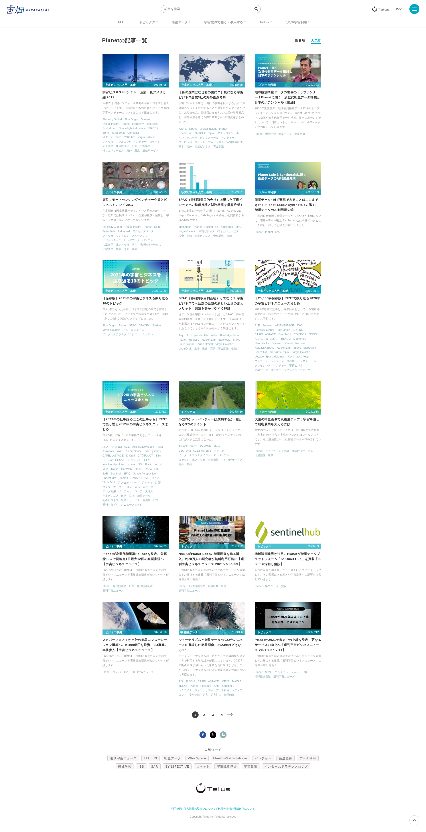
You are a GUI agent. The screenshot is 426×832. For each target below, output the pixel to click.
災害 (205, 694)
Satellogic (227, 226)
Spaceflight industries (132, 128)
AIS (181, 681)
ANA (105, 446)
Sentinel (116, 473)
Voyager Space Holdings (270, 356)
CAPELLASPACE (265, 334)
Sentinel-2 (228, 685)
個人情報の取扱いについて (200, 808)
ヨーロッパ (185, 142)
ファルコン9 (123, 141)
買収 (212, 348)
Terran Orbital (204, 344)
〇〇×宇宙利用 (296, 22)
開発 (189, 464)
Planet (126, 123)
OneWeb (146, 119)
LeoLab (158, 464)
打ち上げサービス (113, 150)
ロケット (154, 141)
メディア (237, 690)
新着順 (300, 40)
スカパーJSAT (121, 672)
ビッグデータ (132, 240)
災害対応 (216, 694)
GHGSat (107, 460)
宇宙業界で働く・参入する (223, 22)
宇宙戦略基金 (227, 766)
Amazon (267, 325)
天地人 (149, 491)
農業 (137, 150)
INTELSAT (271, 338)
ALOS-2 (190, 681)
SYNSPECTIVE (139, 478)
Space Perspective (304, 347)
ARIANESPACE (284, 325)
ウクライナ (109, 486)
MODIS (183, 685)
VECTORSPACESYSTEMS (119, 137)
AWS (300, 325)
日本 (181, 146)
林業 (118, 249)
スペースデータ (143, 486)
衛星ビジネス (203, 146)
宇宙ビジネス (216, 142)
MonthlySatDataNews (230, 758)
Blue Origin (131, 119)
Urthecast (133, 132)
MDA (105, 469)
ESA (158, 455)
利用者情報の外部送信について (236, 808)
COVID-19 (300, 334)
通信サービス (150, 150)
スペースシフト (141, 235)
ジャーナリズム (204, 690)
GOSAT (119, 460)
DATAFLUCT (145, 455)
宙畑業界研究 (235, 142)
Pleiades (205, 685)
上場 (196, 348)
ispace (193, 128)
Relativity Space (264, 347)
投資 (181, 235)
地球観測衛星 (145, 586)
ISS (140, 464)
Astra (214, 335)
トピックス (147, 22)
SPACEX (153, 128)
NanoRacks (262, 343)
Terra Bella (118, 132)
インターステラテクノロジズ (120, 334)
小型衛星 (145, 146)
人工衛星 (108, 146)
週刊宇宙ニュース (113, 590)
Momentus (185, 226)
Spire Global (186, 344)
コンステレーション (267, 361)
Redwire (194, 339)
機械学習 (270, 133)
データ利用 (288, 361)
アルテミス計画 (151, 482)
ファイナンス (263, 365)
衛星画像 (299, 133)
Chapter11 (284, 334)
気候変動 (213, 586)
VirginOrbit (185, 348)
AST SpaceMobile (198, 335)
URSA (155, 478)
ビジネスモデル (209, 137)
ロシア (138, 491)
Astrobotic (108, 451)
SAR (105, 473)
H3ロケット (134, 460)
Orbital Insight (111, 123)
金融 (229, 235)
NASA (114, 469)
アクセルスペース (143, 231)
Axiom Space (134, 451)
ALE (257, 325)
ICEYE (183, 128)
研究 (223, 586)
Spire (106, 132)
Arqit (181, 335)
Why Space (197, 758)
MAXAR (237, 681)
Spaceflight (109, 478)
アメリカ (108, 141)
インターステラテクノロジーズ (197, 455)
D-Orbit (130, 455)
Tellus (265, 22)
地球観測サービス (126, 146)
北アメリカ (122, 244)
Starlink (156, 325)
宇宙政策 (250, 766)
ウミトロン (122, 235)
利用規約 (176, 808)
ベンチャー (140, 141)
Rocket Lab (109, 128)
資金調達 (218, 146)
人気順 (316, 40)
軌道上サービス (130, 500)
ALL (121, 22)
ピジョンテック (112, 240)
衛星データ (180, 22)
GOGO (313, 334)
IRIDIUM (285, 338)
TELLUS (150, 758)
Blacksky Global (112, 119)
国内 (134, 244)
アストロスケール (228, 133)
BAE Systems (152, 451)
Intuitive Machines (113, 464)
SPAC (239, 226)
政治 (123, 495)
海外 (129, 150)
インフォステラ (188, 137)
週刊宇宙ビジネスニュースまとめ (291, 369)
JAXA (147, 464)
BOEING (298, 330)
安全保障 (194, 694)
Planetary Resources (145, 123)
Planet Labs (272, 232)
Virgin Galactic (146, 137)
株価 (189, 235)
